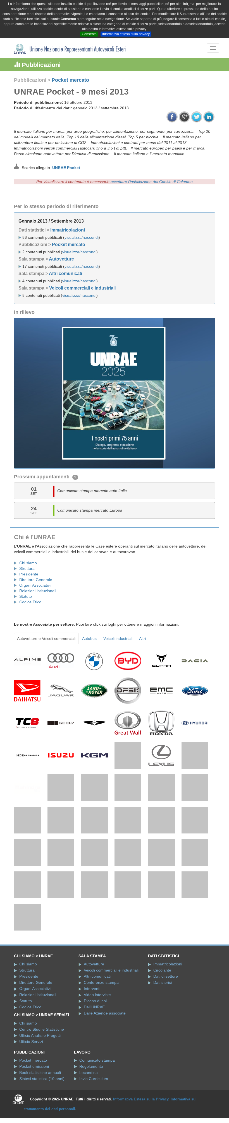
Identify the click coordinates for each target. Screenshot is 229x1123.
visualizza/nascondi (82, 237)
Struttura (27, 568)
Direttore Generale (35, 579)
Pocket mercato (70, 80)
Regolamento (91, 1066)
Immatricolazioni (67, 230)
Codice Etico (30, 602)
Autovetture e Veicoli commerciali (46, 638)
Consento (89, 34)
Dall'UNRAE (94, 1007)
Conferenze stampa (101, 982)
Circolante (162, 970)
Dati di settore (165, 976)
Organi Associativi (35, 585)
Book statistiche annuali (40, 1072)
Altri (142, 638)
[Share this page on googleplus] (184, 116)
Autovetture (61, 259)
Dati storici (162, 982)
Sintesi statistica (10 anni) (42, 1078)
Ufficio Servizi (31, 1041)
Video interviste (97, 994)
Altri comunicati (65, 273)
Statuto (25, 596)
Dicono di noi (95, 1001)
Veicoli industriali (117, 638)
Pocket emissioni (34, 1066)
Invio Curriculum (93, 1078)
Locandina (88, 1072)
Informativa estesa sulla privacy (126, 34)
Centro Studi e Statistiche (41, 1029)
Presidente (28, 574)
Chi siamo (28, 563)
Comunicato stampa (97, 1060)
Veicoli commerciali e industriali (82, 288)
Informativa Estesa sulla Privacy (140, 1099)
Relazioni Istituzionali (37, 591)
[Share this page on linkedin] (208, 116)
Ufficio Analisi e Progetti (40, 1035)
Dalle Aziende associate (105, 1013)
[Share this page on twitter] (196, 116)
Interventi (92, 988)
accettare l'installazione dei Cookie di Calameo (152, 181)
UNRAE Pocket (66, 167)
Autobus (89, 638)
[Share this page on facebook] (172, 116)
